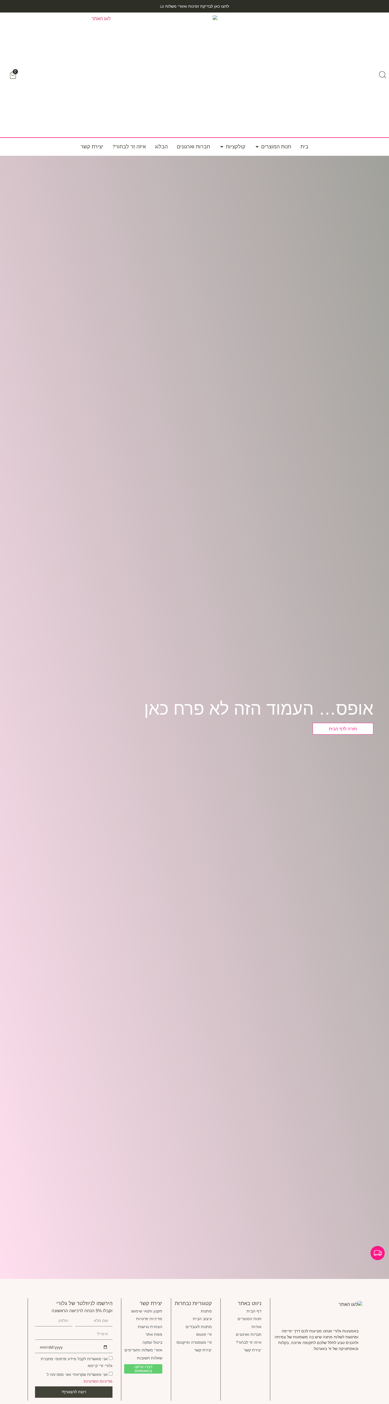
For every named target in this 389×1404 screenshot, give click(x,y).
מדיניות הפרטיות (98, 1381)
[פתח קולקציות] (221, 147)
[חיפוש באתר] (382, 74)
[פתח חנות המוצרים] (257, 147)
